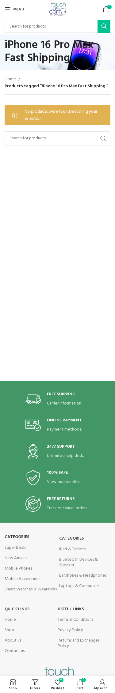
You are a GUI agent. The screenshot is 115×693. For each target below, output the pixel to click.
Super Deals (15, 547)
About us (13, 640)
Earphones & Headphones (82, 575)
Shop (9, 630)
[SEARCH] (104, 26)
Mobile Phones (18, 568)
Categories (17, 536)
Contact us (15, 650)
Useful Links (71, 609)
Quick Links (17, 609)
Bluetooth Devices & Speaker (78, 562)
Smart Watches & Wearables (31, 589)
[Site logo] (57, 9)
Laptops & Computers (79, 585)
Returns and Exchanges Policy (78, 643)
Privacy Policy (70, 630)
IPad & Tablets (72, 549)
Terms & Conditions (75, 619)
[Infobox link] (57, 399)
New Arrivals (16, 558)
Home (10, 79)
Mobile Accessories (22, 578)
